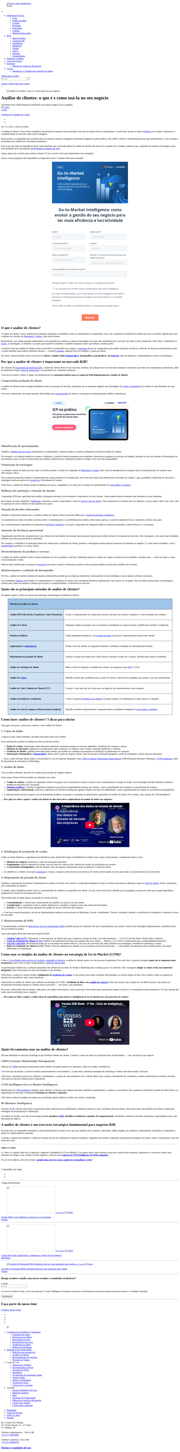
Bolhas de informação (22, 1347)
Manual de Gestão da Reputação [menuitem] (26, 66)
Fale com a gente (21, 83)
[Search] (29, 78)
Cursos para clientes (21, 1403)
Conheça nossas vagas (11, 1310)
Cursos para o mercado (22, 1405)
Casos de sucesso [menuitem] (14, 61)
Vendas (4, 1219)
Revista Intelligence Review (24, 1390)
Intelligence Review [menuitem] (15, 15)
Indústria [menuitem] (16, 53)
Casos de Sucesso (14, 1413)
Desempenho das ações (22, 1342)
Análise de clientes (20, 1355)
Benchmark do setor (21, 1339)
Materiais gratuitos (20, 1393)
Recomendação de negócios (24, 1357)
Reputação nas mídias (22, 1337)
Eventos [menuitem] (16, 23)
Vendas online (18, 1377)
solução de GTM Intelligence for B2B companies (85, 1155)
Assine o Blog (7, 83)
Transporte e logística (21, 1365)
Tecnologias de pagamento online (27, 1375)
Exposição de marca (21, 1334)
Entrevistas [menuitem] (17, 28)
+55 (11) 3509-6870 (10, 1442)
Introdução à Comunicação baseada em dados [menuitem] (32, 71)
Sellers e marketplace (21, 1380)
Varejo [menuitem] (15, 51)
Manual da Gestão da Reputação (26, 1400)
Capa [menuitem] (14, 18)
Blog (14, 1395)
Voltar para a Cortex (10, 76)
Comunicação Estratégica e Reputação (24, 1332)
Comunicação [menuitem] (18, 41)
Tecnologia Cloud (20, 1382)
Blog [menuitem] (9, 36)
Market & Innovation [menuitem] (21, 33)
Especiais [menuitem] (11, 63)
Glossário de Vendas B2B (23, 1398)
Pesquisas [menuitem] (16, 25)
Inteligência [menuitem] (17, 43)
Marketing (5, 1258)
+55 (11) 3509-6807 (10, 1435)
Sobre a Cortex (13, 1415)
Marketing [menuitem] (17, 46)
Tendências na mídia (21, 1345)
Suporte (10, 1418)
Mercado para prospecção (23, 1352)
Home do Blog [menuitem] (19, 38)
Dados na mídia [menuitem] (19, 20)
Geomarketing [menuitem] (18, 56)
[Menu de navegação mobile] (2, 11)
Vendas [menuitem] (15, 48)
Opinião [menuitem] (16, 31)
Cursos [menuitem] (10, 68)
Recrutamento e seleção (22, 1367)
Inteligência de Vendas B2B (19, 1350)
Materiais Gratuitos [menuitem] (15, 58)
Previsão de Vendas (21, 1360)
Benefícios (17, 1372)
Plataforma (11, 1410)
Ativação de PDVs (20, 1370)
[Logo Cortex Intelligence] (19, 3)
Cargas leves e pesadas (22, 1385)
